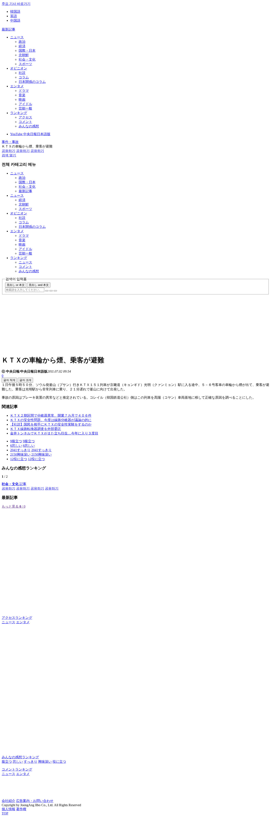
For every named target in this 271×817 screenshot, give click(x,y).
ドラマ (24, 90)
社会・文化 (27, 59)
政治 (22, 41)
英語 (13, 16)
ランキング (18, 113)
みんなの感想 (29, 126)
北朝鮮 (24, 55)
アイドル (25, 104)
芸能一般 (25, 108)
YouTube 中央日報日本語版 (30, 134)
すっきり (30, 761)
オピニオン (18, 68)
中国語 (15, 20)
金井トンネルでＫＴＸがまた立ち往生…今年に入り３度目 (54, 433)
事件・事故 (10, 142)
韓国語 (15, 11)
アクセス (25, 117)
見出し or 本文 (16, 285)
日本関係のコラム (32, 82)
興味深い (45, 761)
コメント (25, 122)
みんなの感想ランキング (20, 757)
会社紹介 (8, 801)
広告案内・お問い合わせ (34, 801)
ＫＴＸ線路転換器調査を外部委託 (35, 429)
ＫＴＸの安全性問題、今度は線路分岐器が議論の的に (50, 420)
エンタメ (17, 86)
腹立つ (7, 761)
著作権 (21, 809)
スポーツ (25, 64)
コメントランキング (17, 769)
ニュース (17, 37)
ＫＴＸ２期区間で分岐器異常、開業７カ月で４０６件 (50, 415)
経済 (22, 46)
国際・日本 (27, 50)
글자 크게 (25, 380)
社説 (22, 73)
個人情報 (8, 809)
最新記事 (8, 29)
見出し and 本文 (39, 285)
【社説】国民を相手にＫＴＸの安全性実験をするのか (50, 424)
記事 (14, 484)
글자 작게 (9, 380)
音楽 (22, 95)
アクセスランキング (17, 617)
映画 (22, 99)
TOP (5, 813)
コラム (24, 77)
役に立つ (59, 761)
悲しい (18, 761)
